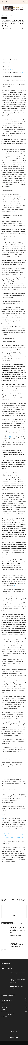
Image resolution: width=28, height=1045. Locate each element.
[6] (10, 437)
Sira (11, 15)
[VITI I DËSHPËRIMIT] (5, 937)
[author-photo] (14, 913)
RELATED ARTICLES (7, 923)
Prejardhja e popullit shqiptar (17, 986)
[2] (10, 69)
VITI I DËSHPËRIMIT (15, 936)
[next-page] (5, 950)
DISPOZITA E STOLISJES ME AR (7, 900)
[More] (16, 32)
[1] (10, 67)
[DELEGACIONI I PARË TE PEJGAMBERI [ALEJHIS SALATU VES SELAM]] (5, 944)
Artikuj (7, 15)
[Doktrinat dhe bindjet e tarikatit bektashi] (5, 981)
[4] (10, 186)
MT (3, 28)
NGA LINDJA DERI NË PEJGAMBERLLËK (21, 900)
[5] (15, 211)
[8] (20, 751)
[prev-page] (2, 950)
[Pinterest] (9, 32)
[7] (14, 585)
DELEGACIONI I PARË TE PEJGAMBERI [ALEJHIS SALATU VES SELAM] (16, 944)
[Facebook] (2, 32)
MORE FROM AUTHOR (19, 923)
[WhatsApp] (13, 32)
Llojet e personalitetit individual (17, 972)
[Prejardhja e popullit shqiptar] (5, 988)
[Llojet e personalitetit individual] (5, 974)
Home (2, 15)
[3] (22, 72)
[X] (6, 32)
